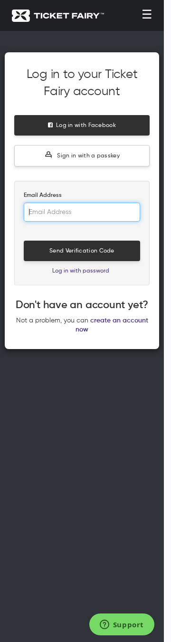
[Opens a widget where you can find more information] (121, 625)
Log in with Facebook (84, 125)
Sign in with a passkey (88, 156)
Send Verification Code (81, 251)
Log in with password (80, 271)
